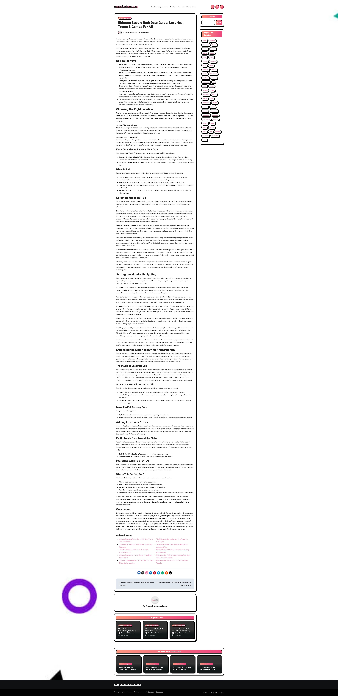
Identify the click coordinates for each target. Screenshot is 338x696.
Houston (214, 69)
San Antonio (206, 115)
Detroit (211, 57)
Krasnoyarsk (213, 73)
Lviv (214, 82)
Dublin (204, 65)
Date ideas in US (175, 7)
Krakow (205, 73)
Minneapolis (206, 94)
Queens (213, 106)
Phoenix (215, 102)
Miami (212, 90)
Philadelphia (206, 102)
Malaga (212, 86)
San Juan (215, 119)
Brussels (213, 49)
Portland (205, 106)
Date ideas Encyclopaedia (159, 7)
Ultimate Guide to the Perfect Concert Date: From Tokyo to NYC (207, 669)
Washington (215, 135)
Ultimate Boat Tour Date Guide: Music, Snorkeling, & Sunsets (181, 631)
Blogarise (151, 692)
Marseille (205, 90)
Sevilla (204, 127)
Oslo (211, 98)
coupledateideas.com (125, 6)
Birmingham (206, 44)
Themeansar (159, 692)
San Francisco (206, 119)
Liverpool (214, 78)
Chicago (205, 53)
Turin (210, 131)
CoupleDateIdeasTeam (131, 32)
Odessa (205, 98)
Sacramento (214, 111)
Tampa (204, 131)
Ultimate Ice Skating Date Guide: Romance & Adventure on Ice (154, 631)
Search (212, 17)
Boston (214, 44)
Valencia (217, 131)
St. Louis (212, 127)
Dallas (212, 53)
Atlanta (204, 40)
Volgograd (205, 135)
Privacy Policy (219, 693)
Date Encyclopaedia (125, 18)
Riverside (205, 111)
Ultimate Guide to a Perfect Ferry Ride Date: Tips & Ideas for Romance (127, 631)
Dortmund (213, 61)
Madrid (204, 86)
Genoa (211, 65)
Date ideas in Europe (189, 7)
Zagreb (204, 140)
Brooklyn (205, 49)
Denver (204, 57)
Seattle (212, 123)
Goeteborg (205, 69)
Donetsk (205, 61)
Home (205, 693)
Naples (214, 94)
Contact (211, 693)
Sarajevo (205, 123)
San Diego (215, 115)
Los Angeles (206, 82)
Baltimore (212, 40)
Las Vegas (205, 78)
